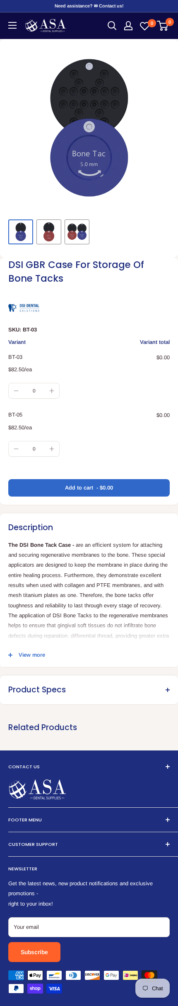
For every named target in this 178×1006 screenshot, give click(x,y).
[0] (163, 26)
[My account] (128, 25)
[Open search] (112, 25)
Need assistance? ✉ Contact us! (89, 5)
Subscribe (34, 952)
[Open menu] (12, 25)
